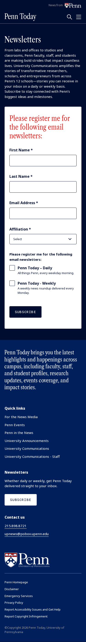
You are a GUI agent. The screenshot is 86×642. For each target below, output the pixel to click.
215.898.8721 (16, 525)
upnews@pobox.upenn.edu (27, 533)
